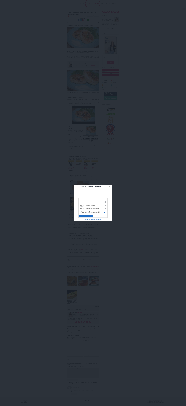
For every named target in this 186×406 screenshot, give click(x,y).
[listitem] (93, 199)
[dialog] (93, 203)
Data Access (93, 219)
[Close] (110, 187)
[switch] (105, 202)
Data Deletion (87, 219)
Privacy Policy (98, 219)
